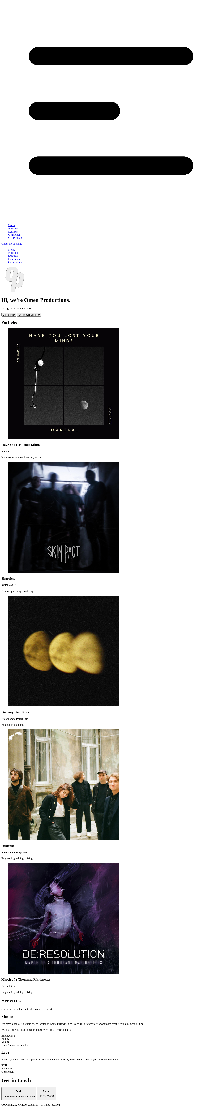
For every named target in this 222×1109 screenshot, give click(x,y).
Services (13, 231)
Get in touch (15, 237)
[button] (111, 111)
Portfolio (13, 228)
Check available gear (29, 314)
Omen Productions (11, 243)
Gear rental (14, 234)
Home (11, 225)
